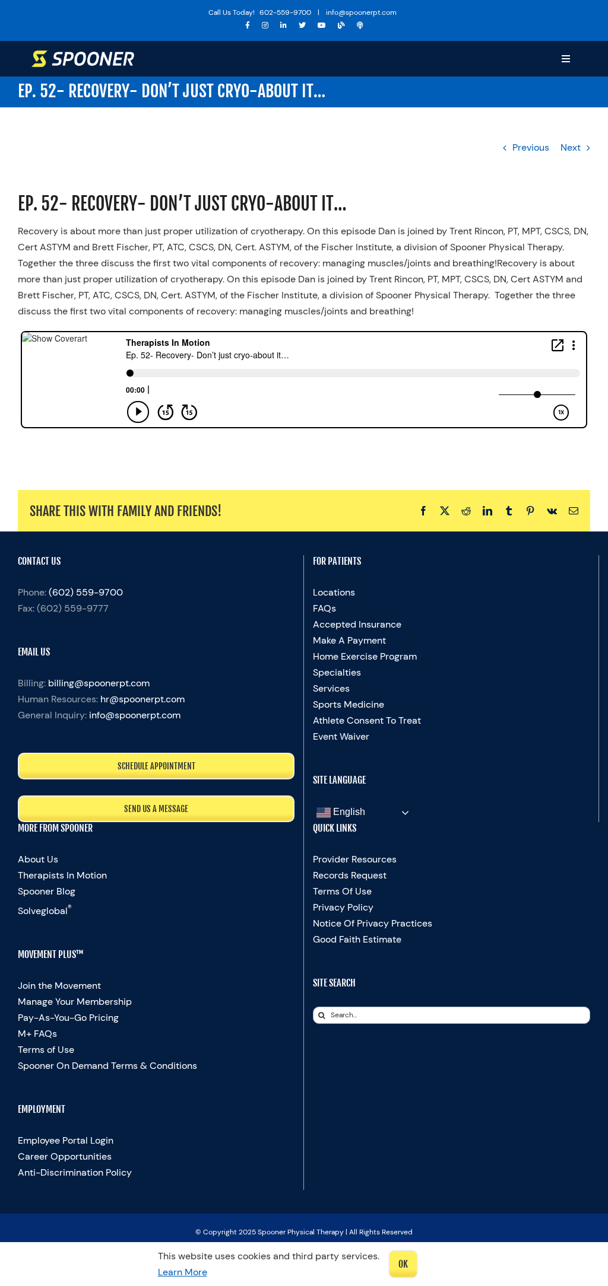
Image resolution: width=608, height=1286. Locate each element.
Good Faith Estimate (357, 939)
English (348, 812)
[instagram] (265, 25)
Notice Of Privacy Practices (372, 923)
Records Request (350, 875)
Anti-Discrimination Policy (75, 1172)
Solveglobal (45, 911)
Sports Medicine (348, 704)
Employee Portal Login (65, 1140)
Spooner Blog (46, 891)
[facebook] (247, 25)
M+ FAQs (37, 1033)
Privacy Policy (343, 907)
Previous (530, 147)
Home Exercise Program (365, 656)
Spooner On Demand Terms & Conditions (107, 1065)
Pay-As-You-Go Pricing (68, 1017)
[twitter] (302, 25)
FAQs (324, 608)
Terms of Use (46, 1049)
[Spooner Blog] (341, 25)
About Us (38, 859)
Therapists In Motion (62, 875)
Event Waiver (341, 736)
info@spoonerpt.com (134, 715)
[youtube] (322, 25)
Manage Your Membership (75, 1001)
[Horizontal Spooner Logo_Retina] (82, 55)
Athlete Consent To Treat (367, 720)
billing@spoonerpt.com (99, 683)
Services (331, 688)
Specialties (337, 672)
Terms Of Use (342, 891)
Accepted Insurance (357, 624)
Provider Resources (355, 859)
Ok (403, 1264)
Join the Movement (59, 985)
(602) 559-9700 (86, 592)
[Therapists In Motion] (360, 25)
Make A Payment (349, 640)
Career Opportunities (65, 1156)
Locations (334, 592)
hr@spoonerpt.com (142, 699)
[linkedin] (283, 25)
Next (570, 147)
